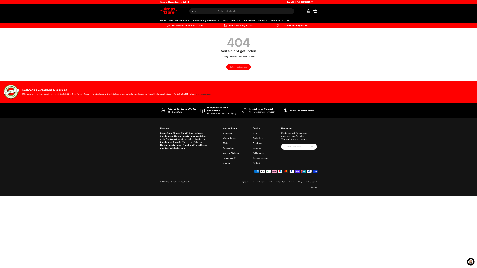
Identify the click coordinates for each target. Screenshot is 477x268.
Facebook (257, 143)
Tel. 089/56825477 (305, 2)
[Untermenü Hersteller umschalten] (282, 20)
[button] (315, 11)
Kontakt (290, 2)
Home (163, 20)
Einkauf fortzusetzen (238, 67)
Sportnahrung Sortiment (205, 20)
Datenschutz (228, 148)
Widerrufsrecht (230, 138)
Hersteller (276, 20)
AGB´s (225, 143)
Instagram (257, 148)
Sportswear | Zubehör (254, 20)
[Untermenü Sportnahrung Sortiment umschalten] (218, 20)
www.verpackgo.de (203, 94)
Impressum (228, 133)
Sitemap (226, 163)
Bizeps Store (170, 182)
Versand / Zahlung (231, 153)
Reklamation (258, 153)
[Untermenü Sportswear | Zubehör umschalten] (266, 20)
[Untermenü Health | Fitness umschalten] (239, 20)
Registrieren (258, 138)
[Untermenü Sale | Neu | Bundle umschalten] (188, 20)
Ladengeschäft (229, 158)
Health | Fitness (230, 20)
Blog (289, 20)
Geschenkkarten (260, 158)
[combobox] (241, 11)
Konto (255, 133)
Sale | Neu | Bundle (178, 20)
